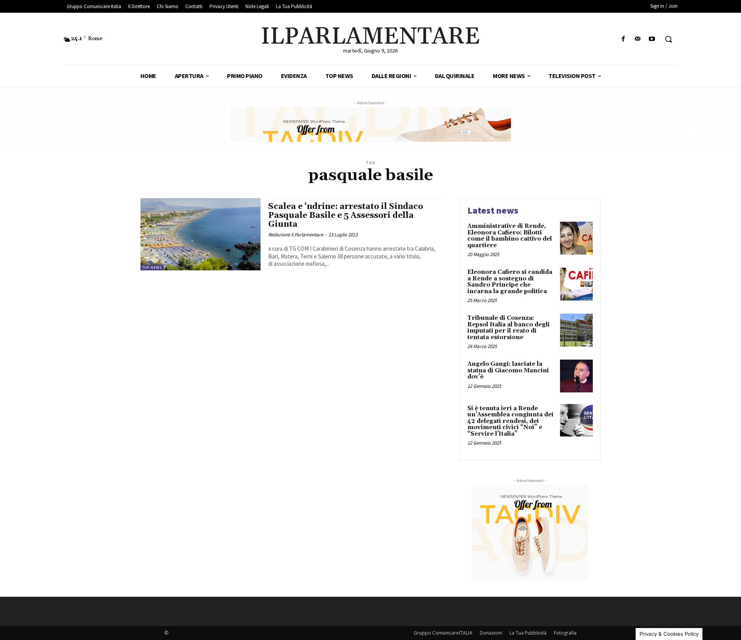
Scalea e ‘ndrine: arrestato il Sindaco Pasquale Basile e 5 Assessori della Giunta (345, 215)
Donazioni (491, 633)
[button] (668, 39)
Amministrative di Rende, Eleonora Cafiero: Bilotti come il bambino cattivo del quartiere (509, 235)
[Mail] (638, 39)
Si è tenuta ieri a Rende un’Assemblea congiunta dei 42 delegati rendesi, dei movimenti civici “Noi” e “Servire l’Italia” (510, 421)
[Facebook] (623, 39)
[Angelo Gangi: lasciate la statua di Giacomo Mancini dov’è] (576, 376)
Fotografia (565, 633)
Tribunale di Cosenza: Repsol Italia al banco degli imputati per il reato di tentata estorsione (508, 327)
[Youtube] (652, 39)
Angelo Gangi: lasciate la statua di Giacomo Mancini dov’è (508, 370)
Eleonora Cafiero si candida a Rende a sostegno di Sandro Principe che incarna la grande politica (509, 281)
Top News (152, 267)
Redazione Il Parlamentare (295, 234)
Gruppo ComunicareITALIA (443, 633)
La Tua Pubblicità (527, 633)
